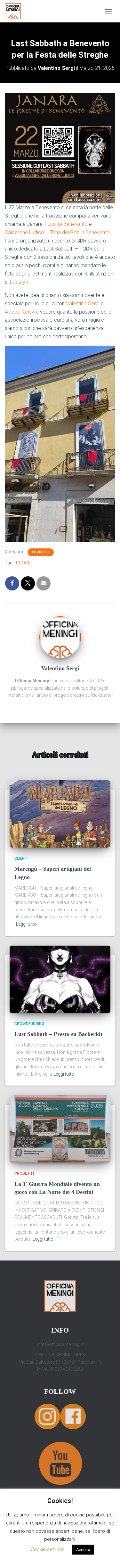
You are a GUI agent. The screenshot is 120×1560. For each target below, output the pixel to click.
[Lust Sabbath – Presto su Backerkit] (60, 978)
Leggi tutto (26, 924)
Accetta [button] (83, 1549)
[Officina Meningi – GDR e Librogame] (15, 11)
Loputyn (19, 282)
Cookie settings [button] (47, 1549)
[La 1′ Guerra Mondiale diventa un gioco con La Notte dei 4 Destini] (60, 1128)
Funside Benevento (66, 224)
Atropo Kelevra (22, 312)
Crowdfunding (29, 1024)
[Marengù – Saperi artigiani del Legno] (60, 813)
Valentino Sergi (83, 303)
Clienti (21, 858)
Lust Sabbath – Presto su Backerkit (58, 1034)
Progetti (40, 552)
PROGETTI (26, 562)
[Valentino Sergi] (60, 636)
